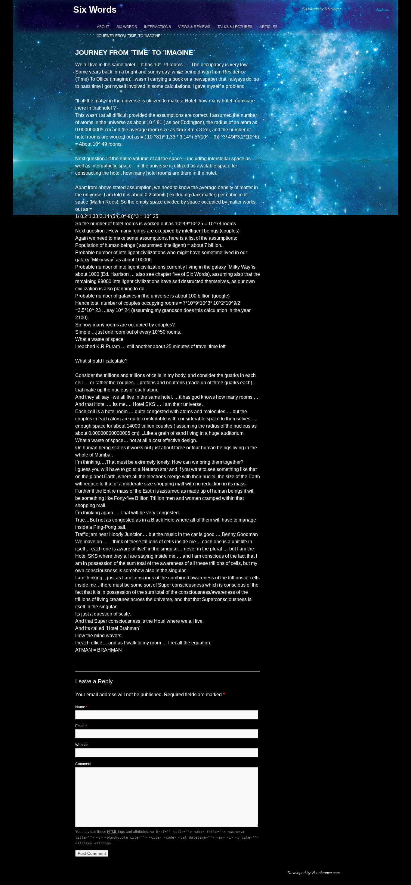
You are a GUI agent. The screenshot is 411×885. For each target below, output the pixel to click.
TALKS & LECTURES (235, 27)
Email (81, 726)
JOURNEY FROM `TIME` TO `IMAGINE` (129, 36)
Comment (83, 764)
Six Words (95, 9)
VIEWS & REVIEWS (194, 27)
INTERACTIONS (157, 27)
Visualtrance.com (325, 873)
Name (81, 707)
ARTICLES (268, 27)
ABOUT (103, 27)
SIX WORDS (126, 27)
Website (81, 745)
